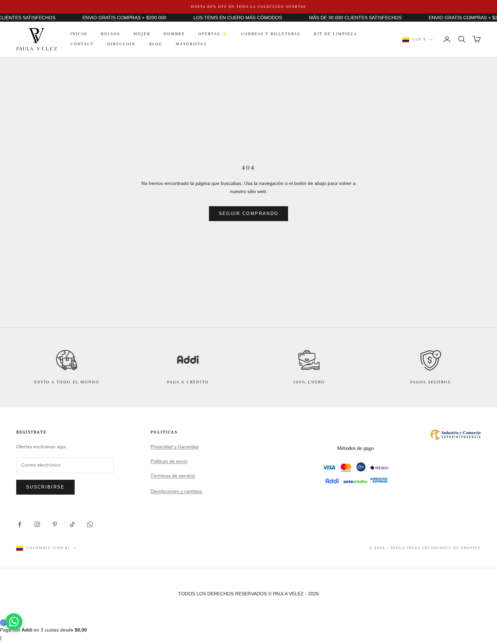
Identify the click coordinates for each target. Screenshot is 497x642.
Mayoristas (191, 44)
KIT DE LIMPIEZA (335, 34)
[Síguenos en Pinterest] (54, 524)
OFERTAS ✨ (213, 34)
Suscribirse (45, 487)
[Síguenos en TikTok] (72, 524)
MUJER (142, 34)
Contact (82, 44)
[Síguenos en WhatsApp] (90, 524)
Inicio (78, 34)
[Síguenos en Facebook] (19, 524)
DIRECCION (121, 44)
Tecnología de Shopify (451, 547)
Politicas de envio (169, 461)
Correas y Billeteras (270, 34)
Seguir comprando (248, 213)
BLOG (156, 44)
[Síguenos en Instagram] (37, 524)
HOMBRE (174, 34)
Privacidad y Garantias (174, 446)
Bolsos (110, 34)
